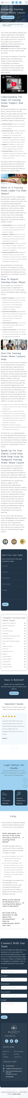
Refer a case (14, 693)
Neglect (4, 654)
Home (4, 24)
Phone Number (5, 992)
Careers (5, 1056)
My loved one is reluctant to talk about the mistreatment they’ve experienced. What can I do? (11, 919)
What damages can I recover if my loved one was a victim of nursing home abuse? (11, 838)
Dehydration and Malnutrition (11, 636)
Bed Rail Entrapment (8, 625)
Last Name (4, 976)
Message (3, 1000)
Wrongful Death (7, 666)
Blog (4, 1054)
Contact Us (17, 1056)
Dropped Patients (7, 638)
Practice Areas (18, 1051)
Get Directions (10, 1076)
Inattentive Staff (7, 646)
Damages (5, 633)
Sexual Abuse (6, 661)
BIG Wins (16, 1054)
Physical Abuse (6, 659)
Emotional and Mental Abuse (11, 641)
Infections (5, 649)
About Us (6, 1051)
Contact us (9, 518)
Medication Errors (7, 651)
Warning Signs (6, 664)
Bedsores (5, 628)
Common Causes (7, 631)
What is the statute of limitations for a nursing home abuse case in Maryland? (11, 903)
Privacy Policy (17, 1094)
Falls (3, 643)
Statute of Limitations (9, 623)
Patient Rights (6, 656)
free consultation (7, 17)
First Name (4, 967)
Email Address (5, 984)
